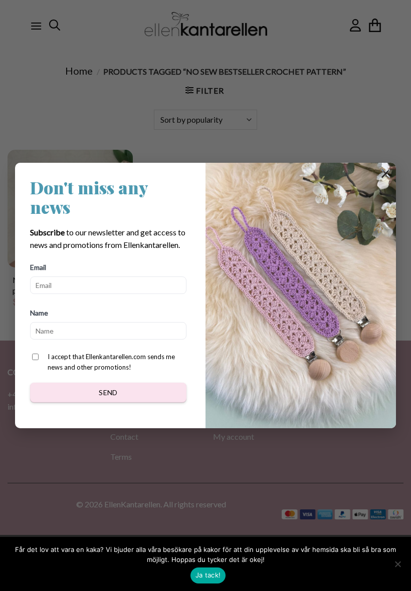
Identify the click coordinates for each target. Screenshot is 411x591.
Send (108, 392)
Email (38, 267)
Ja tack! (208, 575)
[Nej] (397, 567)
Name (39, 313)
